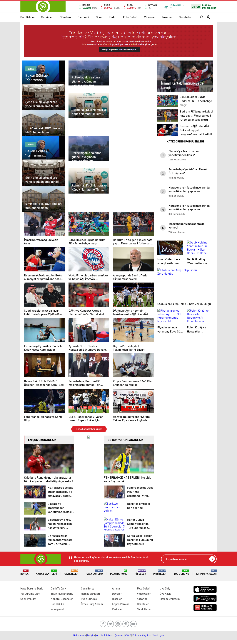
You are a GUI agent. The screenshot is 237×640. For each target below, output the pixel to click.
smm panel (57, 609)
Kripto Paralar (206, 572)
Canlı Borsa (87, 588)
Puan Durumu (118, 572)
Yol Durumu (181, 572)
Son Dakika (27, 17)
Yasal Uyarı (158, 635)
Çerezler (119, 635)
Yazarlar (167, 17)
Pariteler (159, 572)
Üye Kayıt (165, 593)
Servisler (47, 17)
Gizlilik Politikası (104, 635)
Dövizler (117, 593)
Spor (99, 17)
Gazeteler (185, 17)
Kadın (112, 17)
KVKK (128, 635)
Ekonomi (83, 17)
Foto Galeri (130, 17)
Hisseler (140, 572)
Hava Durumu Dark (31, 588)
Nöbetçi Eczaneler (62, 598)
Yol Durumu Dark (30, 593)
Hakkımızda (79, 635)
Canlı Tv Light (28, 598)
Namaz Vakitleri (46, 572)
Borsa (24, 572)
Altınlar (116, 588)
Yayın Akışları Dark (62, 593)
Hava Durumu (94, 572)
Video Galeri (144, 593)
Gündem (65, 17)
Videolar (149, 17)
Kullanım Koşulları (141, 635)
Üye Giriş (165, 588)
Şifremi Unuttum (170, 598)
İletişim (91, 635)
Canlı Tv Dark (58, 588)
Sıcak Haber (144, 609)
